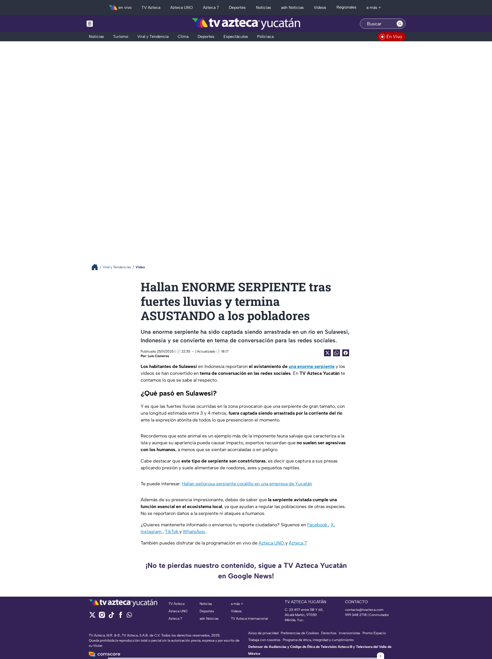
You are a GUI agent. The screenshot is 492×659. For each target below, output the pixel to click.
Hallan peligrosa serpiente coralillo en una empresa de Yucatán (247, 483)
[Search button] (400, 24)
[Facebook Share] (345, 352)
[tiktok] (111, 616)
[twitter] (92, 616)
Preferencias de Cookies (300, 633)
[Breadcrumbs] (97, 267)
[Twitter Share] (327, 352)
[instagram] (101, 616)
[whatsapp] (129, 616)
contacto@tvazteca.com (364, 610)
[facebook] (120, 616)
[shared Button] (336, 352)
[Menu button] (109, 23)
